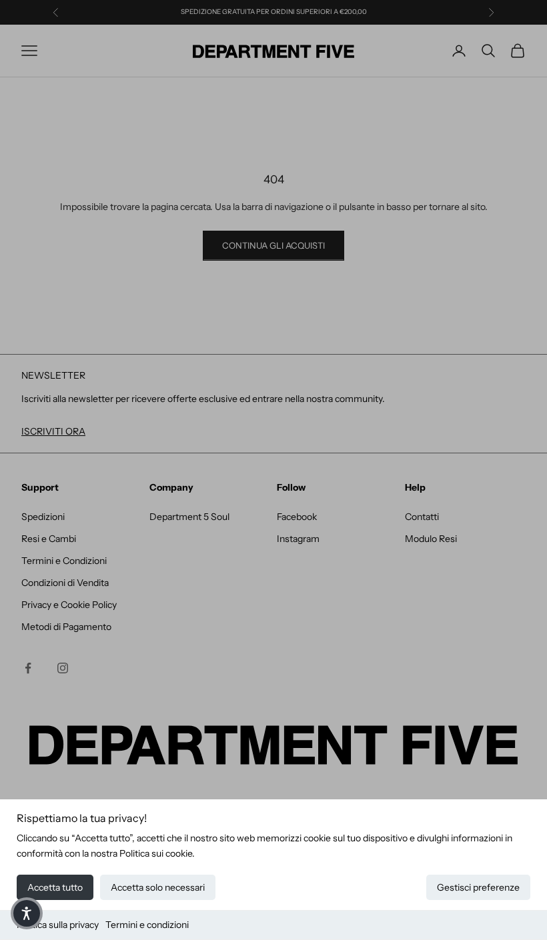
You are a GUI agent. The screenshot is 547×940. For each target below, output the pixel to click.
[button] (27, 913)
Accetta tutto (55, 887)
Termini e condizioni (147, 925)
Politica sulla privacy (58, 925)
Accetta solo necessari (158, 887)
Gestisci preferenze (478, 887)
